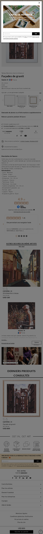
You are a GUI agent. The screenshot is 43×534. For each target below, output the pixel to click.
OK (36, 34)
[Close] (39, 3)
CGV (25, 36)
